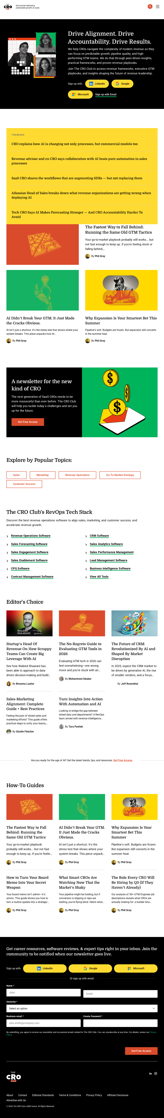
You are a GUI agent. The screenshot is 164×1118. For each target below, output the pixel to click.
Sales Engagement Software (29, 552)
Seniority (11, 1001)
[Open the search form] (150, 7)
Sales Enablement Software (29, 560)
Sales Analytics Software (106, 544)
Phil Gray (100, 256)
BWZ (29, 1106)
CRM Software (99, 535)
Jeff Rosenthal (129, 683)
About (9, 1095)
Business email (15, 1016)
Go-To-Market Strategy (120, 475)
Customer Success (24, 484)
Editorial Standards (43, 1095)
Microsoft (83, 94)
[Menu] (157, 6)
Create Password (92, 1016)
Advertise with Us (16, 1100)
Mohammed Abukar (80, 678)
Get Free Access (28, 422)
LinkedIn (100, 83)
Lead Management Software (108, 560)
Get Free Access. (123, 760)
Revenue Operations (77, 475)
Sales (16, 475)
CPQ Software (20, 568)
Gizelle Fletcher (25, 731)
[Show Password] (156, 1023)
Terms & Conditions (70, 1095)
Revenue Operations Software (30, 535)
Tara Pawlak (76, 726)
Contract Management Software (32, 576)
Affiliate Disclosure (117, 1095)
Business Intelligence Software (110, 568)
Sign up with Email (105, 94)
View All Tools (99, 576)
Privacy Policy (94, 1095)
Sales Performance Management (112, 552)
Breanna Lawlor (25, 683)
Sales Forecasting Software (29, 544)
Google (125, 83)
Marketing (43, 475)
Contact (22, 1095)
